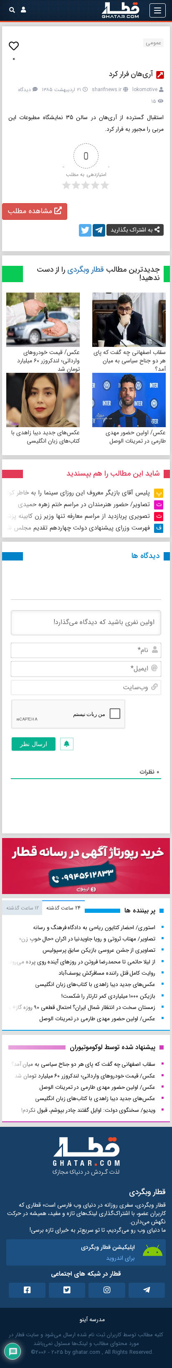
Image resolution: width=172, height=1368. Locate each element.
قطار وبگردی (85, 269)
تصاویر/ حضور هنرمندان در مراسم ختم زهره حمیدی (84, 504)
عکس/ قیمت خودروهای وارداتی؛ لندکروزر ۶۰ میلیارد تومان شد (48, 361)
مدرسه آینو (92, 1319)
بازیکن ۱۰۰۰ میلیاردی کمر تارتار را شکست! (108, 996)
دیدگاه (24, 90)
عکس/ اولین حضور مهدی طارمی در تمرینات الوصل (136, 437)
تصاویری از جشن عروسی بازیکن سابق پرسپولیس (99, 950)
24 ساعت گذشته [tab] (63, 908)
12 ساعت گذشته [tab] (22, 908)
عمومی (153, 42)
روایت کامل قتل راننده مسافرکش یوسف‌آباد (106, 973)
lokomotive (144, 90)
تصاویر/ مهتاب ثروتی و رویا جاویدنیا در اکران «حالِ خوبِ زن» (87, 939)
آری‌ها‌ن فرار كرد (131, 74)
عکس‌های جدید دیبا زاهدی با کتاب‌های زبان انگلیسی (45, 437)
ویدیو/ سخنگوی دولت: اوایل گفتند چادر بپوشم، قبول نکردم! (88, 1110)
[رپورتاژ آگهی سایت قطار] (86, 867)
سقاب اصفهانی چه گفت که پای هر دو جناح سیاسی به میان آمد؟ (130, 361)
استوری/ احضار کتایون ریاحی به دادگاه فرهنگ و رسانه (94, 927)
